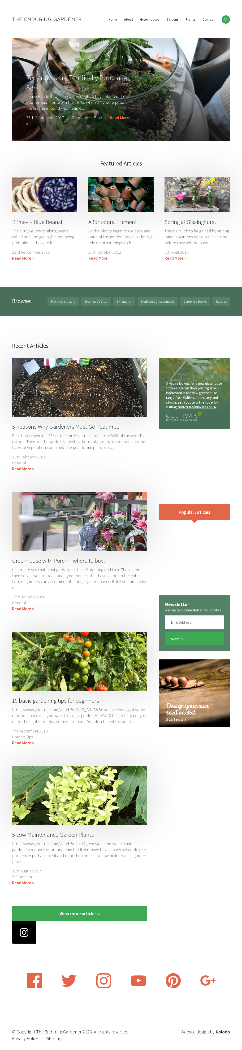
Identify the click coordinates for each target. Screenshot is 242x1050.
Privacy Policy (25, 1038)
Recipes (221, 301)
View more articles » (80, 913)
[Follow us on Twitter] (69, 987)
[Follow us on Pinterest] (173, 987)
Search (226, 19)
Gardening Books (195, 301)
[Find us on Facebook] (34, 987)
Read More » (115, 123)
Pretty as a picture (63, 301)
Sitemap (54, 1038)
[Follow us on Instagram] (103, 987)
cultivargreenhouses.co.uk (196, 407)
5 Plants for (124, 301)
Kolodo (223, 1032)
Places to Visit (84, 123)
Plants (190, 19)
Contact (209, 19)
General (19, 463)
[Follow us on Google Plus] (208, 987)
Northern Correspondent (157, 301)
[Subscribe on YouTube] (138, 987)
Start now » (176, 719)
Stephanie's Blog (96, 301)
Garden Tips (22, 737)
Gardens (172, 19)
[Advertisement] (194, 466)
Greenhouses (149, 19)
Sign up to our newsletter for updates (193, 610)
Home (112, 19)
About (128, 19)
